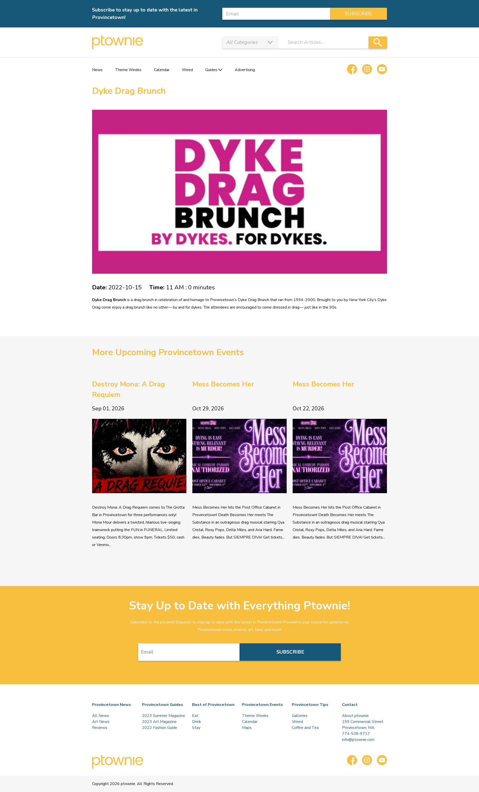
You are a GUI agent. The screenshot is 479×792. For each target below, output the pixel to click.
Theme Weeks (128, 70)
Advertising (245, 70)
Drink (196, 721)
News (97, 70)
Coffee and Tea (305, 727)
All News (100, 715)
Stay (196, 727)
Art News (101, 721)
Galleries (300, 715)
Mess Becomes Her (223, 384)
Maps (247, 727)
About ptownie (355, 715)
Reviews (99, 727)
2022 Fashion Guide (159, 727)
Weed (187, 70)
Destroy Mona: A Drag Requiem (128, 389)
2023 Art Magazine (159, 721)
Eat (195, 715)
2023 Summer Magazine (163, 715)
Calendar (161, 70)
